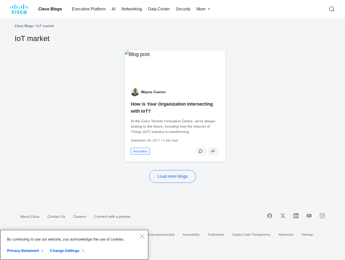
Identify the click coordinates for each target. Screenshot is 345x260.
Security (183, 9)
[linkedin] (296, 215)
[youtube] (309, 215)
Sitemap (307, 234)
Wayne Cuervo (153, 92)
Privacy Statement (23, 250)
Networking (131, 9)
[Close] (141, 236)
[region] (74, 245)
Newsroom (286, 234)
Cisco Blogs (50, 9)
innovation (140, 151)
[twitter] (282, 215)
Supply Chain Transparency (251, 234)
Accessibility (191, 234)
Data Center (159, 9)
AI (113, 9)
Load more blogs (173, 176)
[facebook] (269, 215)
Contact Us (56, 216)
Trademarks (216, 234)
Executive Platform (89, 9)
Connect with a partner (112, 216)
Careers (79, 216)
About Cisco (29, 216)
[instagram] (322, 215)
